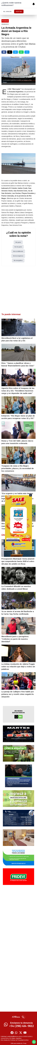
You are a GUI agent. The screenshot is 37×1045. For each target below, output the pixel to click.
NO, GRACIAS (7, 11)
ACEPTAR (19, 11)
